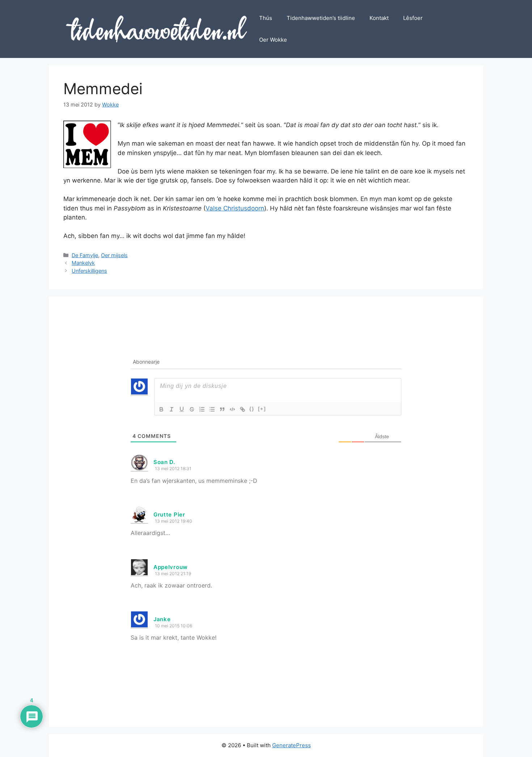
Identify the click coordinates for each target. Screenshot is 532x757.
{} (251, 408)
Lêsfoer (413, 17)
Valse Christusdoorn (235, 208)
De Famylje (85, 255)
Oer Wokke (273, 39)
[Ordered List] (202, 409)
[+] (262, 408)
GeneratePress (291, 745)
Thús (265, 17)
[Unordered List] (212, 409)
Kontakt (379, 17)
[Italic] (171, 409)
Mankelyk (83, 263)
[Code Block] (232, 409)
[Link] (242, 409)
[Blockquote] (222, 409)
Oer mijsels (114, 255)
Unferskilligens (89, 271)
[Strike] (192, 409)
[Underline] (182, 409)
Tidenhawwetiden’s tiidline (321, 17)
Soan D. (164, 462)
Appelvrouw (170, 567)
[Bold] (161, 409)
